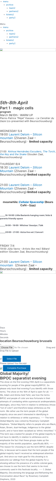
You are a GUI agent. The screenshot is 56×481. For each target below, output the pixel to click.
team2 (12, 8)
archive (9, 5)
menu (5, 1)
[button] (28, 24)
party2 (12, 17)
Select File (12, 359)
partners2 (13, 11)
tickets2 (10, 14)
